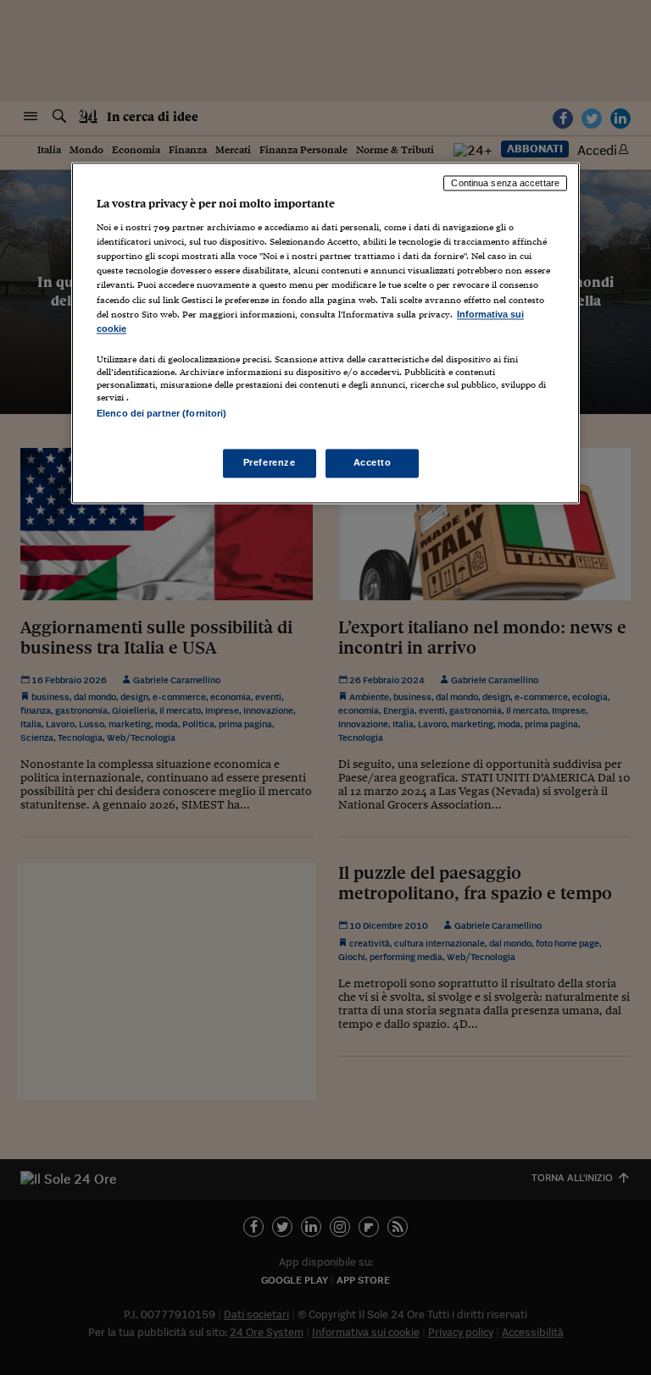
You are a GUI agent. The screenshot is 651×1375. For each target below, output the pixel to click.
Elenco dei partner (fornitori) (161, 413)
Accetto (372, 462)
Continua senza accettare (505, 183)
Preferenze (269, 462)
